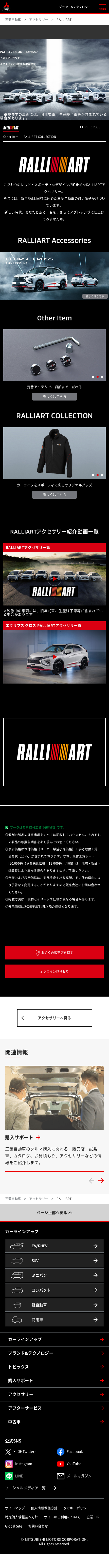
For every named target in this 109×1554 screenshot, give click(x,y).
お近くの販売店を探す (57, 952)
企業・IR (92, 1517)
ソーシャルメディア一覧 (31, 1488)
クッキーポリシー (76, 1508)
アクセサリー (20, 1394)
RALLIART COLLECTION (40, 136)
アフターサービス (25, 1408)
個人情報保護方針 (44, 1508)
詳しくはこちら (55, 396)
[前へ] (91, 1180)
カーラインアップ (25, 1339)
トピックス (18, 1367)
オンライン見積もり (54, 971)
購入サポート (20, 1381)
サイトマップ (15, 1508)
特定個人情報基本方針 (21, 1517)
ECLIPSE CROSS (90, 127)
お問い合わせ (38, 1526)
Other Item (11, 136)
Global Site (13, 1526)
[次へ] (101, 1180)
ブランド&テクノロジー (30, 1353)
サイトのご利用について (62, 1517)
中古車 (14, 1422)
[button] (93, 377)
